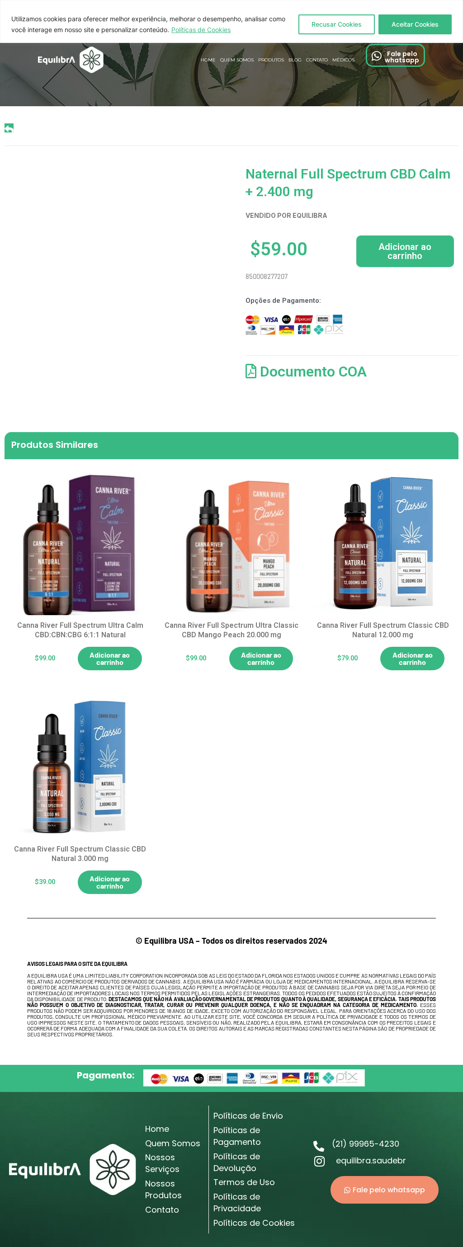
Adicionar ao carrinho (404, 251)
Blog (295, 60)
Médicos (343, 60)
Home (208, 60)
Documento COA (311, 371)
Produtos (271, 60)
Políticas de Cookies (201, 29)
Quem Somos (237, 60)
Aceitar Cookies (415, 24)
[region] (231, 21)
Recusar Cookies (337, 24)
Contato (317, 60)
